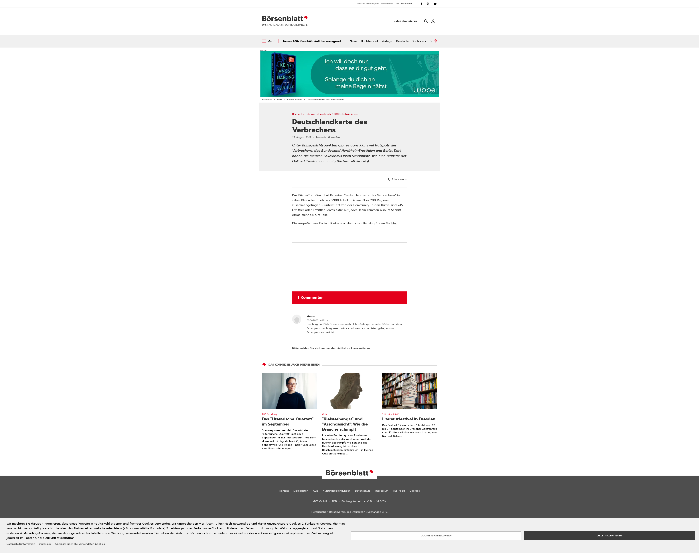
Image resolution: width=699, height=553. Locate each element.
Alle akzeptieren (609, 535)
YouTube (435, 3)
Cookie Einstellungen (436, 535)
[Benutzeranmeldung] (433, 21)
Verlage (387, 41)
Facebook (421, 3)
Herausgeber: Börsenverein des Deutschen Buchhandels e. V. (349, 512)
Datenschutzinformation (21, 544)
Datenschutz (362, 491)
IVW (397, 3)
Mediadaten (387, 3)
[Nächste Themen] (435, 41)
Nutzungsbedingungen (336, 491)
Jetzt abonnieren (405, 21)
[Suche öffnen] (426, 21)
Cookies (415, 491)
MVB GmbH (320, 501)
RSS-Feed (399, 491)
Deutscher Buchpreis (411, 41)
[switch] (268, 41)
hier (394, 223)
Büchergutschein (351, 501)
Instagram (428, 3)
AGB (315, 491)
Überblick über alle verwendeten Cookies (80, 544)
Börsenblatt (285, 18)
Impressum (381, 491)
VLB (369, 501)
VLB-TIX (381, 501)
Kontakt (361, 3)
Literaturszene (294, 99)
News (353, 41)
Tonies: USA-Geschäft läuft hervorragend (312, 41)
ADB (334, 501)
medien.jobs (372, 3)
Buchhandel (369, 41)
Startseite (267, 99)
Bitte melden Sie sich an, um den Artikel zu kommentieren (331, 348)
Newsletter (406, 3)
